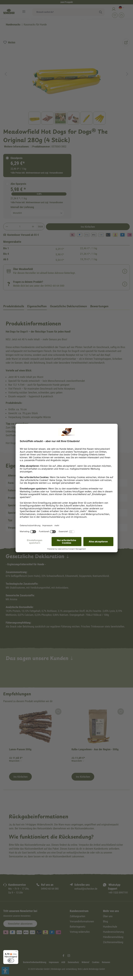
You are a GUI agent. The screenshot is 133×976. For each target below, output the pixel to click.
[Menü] (16, 952)
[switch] (11, 960)
